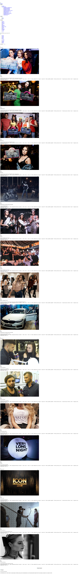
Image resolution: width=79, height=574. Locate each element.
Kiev (2, 24)
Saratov (3, 27)
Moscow (3, 21)
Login (3, 31)
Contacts (3, 39)
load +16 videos (40, 568)
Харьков (3, 29)
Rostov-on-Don (4, 26)
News (2, 38)
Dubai (3, 22)
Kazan (3, 23)
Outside (3, 41)
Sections (1, 3)
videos (3, 36)
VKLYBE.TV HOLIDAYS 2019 (8, 10)
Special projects (4, 6)
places (3, 37)
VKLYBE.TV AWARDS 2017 (8, 7)
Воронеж (3, 28)
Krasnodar (3, 25)
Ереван (3, 30)
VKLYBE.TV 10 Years (7, 9)
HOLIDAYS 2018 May (7, 8)
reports (3, 35)
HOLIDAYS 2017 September (7, 13)
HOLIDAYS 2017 (6, 12)
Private (3, 42)
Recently (3, 40)
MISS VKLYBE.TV (6, 11)
